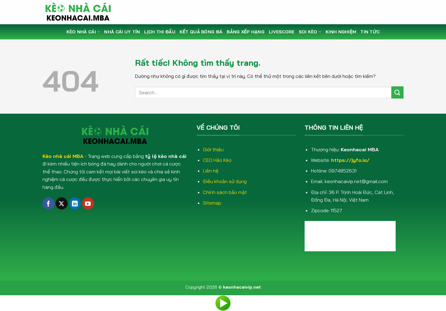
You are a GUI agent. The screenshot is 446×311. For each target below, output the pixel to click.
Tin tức (370, 32)
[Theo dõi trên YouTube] (88, 203)
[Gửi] (397, 92)
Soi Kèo (308, 32)
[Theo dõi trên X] (62, 203)
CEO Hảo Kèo (217, 160)
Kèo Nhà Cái (81, 32)
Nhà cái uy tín (122, 32)
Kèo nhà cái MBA (62, 156)
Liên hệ (210, 171)
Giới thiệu (213, 149)
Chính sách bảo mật (225, 192)
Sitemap (212, 203)
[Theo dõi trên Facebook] (48, 203)
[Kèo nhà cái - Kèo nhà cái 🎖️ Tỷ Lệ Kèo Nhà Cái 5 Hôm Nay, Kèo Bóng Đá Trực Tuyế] (80, 12)
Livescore (282, 32)
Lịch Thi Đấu (159, 32)
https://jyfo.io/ (350, 160)
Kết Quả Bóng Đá (201, 32)
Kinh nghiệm (341, 32)
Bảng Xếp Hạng (246, 32)
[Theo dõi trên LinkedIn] (75, 203)
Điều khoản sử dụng (225, 181)
